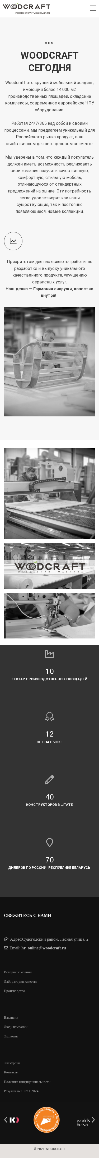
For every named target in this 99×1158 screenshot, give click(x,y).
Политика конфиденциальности (27, 1082)
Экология (11, 1036)
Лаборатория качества (20, 982)
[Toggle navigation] (93, 9)
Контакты (11, 1072)
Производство (14, 991)
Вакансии (11, 1017)
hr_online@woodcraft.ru (43, 948)
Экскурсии (12, 1063)
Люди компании (15, 1027)
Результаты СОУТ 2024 (21, 1091)
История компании (18, 972)
